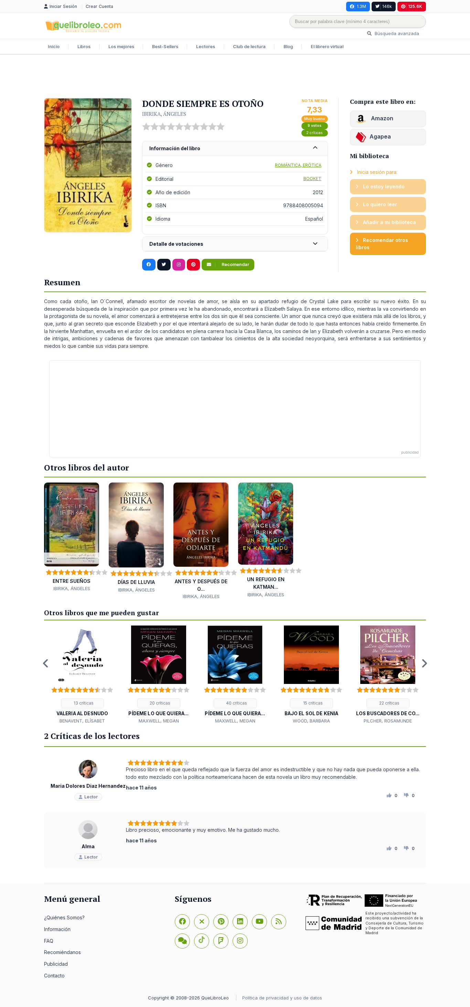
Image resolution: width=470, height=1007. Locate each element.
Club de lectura (249, 46)
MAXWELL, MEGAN (159, 720)
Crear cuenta (99, 6)
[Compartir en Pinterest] (193, 264)
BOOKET (312, 178)
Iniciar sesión (64, 6)
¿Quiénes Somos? (64, 917)
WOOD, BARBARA (311, 720)
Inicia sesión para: (376, 172)
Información (57, 929)
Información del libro (174, 148)
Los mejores (121, 46)
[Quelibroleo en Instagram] (178, 264)
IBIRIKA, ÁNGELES (164, 113)
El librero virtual (327, 46)
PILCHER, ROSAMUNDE (388, 720)
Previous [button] (45, 663)
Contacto (54, 975)
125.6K (415, 6)
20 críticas (159, 703)
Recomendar (235, 264)
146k (387, 6)
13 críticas (83, 703)
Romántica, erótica (298, 165)
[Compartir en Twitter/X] (164, 264)
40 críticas (236, 703)
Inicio (54, 46)
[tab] (235, 148)
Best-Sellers (165, 46)
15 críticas (312, 703)
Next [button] (424, 663)
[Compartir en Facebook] (149, 264)
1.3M (361, 6)
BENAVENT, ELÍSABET (82, 720)
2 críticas (314, 133)
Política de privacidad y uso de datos (282, 997)
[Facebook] (182, 921)
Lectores (205, 46)
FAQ (48, 941)
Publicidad (56, 964)
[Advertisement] (235, 77)
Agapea (380, 136)
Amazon (381, 118)
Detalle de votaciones (176, 244)
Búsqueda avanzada (396, 33)
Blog (288, 46)
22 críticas (388, 703)
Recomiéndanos (62, 952)
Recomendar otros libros (382, 244)
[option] (82, 675)
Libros (83, 46)
